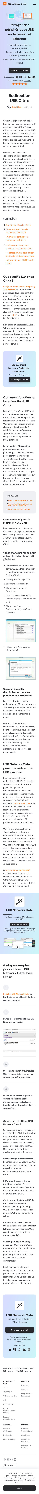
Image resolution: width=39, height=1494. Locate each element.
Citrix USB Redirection (23, 1371)
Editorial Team (17, 107)
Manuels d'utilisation (7, 1430)
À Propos (24, 1385)
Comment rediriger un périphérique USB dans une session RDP (20, 505)
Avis (4, 1400)
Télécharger (7, 1392)
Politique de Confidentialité (26, 1430)
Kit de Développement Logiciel (9, 1410)
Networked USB (8, 1368)
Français (10, 1465)
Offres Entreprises (10, 1396)
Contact (24, 1389)
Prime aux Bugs (9, 1439)
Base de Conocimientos (9, 1418)
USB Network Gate (21, 803)
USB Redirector (22, 1368)
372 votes (27, 81)
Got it (19, 1488)
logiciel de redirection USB (18, 870)
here (30, 1480)
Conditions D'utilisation (25, 1440)
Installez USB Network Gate (16, 994)
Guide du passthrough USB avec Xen (20, 500)
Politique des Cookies (26, 1446)
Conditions (25, 1435)
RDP (14, 315)
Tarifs (5, 1387)
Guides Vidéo (8, 1404)
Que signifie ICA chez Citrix (18, 225)
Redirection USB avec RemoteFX (19, 509)
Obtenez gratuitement (19, 924)
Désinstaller (7, 1435)
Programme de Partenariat (26, 1395)
